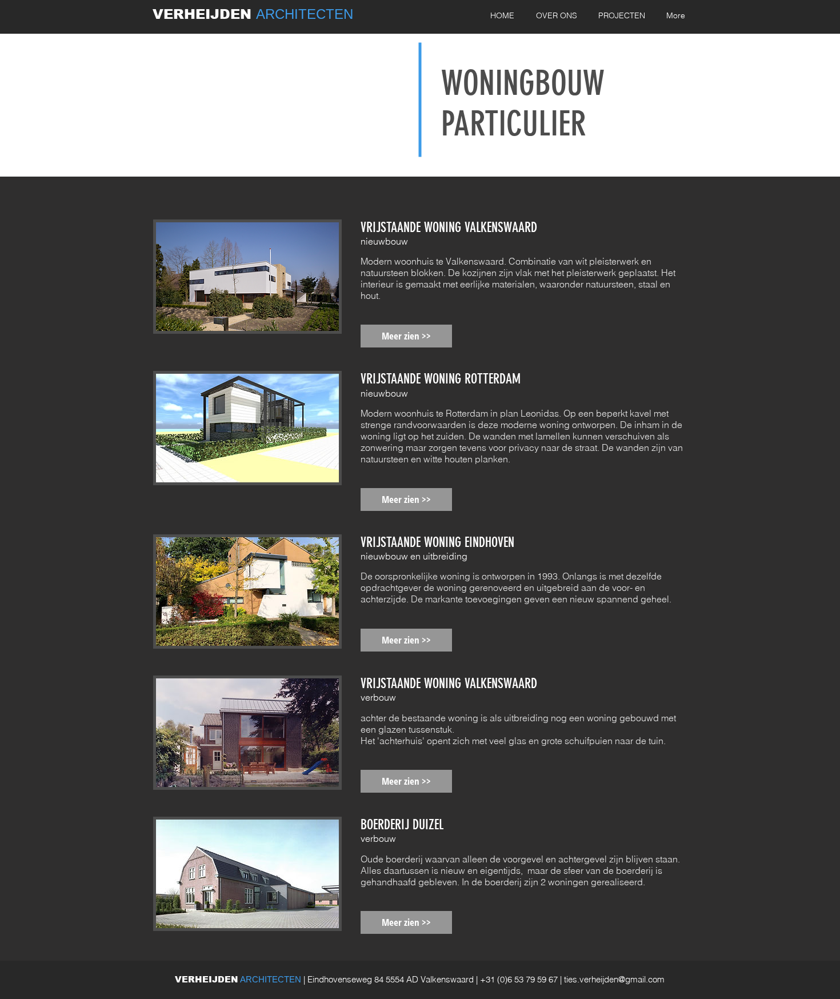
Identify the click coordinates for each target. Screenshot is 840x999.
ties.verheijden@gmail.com (614, 979)
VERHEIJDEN (204, 14)
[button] (406, 336)
